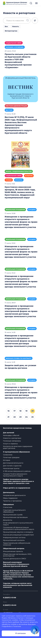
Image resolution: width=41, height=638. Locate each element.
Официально (8, 504)
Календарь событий (11, 435)
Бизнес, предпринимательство (19, 171)
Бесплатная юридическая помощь (17, 428)
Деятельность (9, 492)
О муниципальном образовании (16, 452)
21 (8, 417)
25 (32, 417)
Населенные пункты (11, 468)
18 (20, 411)
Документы (7, 520)
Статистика (7, 507)
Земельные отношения (15, 209)
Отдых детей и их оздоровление (16, 488)
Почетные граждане (11, 457)
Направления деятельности (14, 495)
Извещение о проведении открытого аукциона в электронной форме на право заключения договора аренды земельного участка (21, 221)
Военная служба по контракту (18, 358)
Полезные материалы (12, 441)
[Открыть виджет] (35, 629)
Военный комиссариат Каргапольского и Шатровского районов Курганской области (16, 564)
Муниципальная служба (12, 515)
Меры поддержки (10, 498)
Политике (17, 626)
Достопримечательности (13, 463)
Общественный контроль (13, 548)
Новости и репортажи (12, 438)
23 (20, 417)
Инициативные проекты (13, 551)
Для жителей (8, 433)
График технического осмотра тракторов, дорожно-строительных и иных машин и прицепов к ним (18, 481)
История (6, 460)
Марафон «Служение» (15, 47)
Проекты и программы (12, 501)
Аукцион (32, 209)
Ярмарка (19, 180)
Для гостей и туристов (12, 466)
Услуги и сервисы (10, 444)
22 (14, 417)
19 (26, 411)
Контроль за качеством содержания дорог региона (17, 447)
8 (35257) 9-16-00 (9, 605)
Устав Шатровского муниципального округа (18, 524)
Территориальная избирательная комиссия (16, 544)
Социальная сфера (14, 43)
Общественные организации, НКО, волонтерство (17, 555)
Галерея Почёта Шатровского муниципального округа (15, 475)
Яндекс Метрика (8, 618)
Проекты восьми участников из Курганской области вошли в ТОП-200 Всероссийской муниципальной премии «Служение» (20, 61)
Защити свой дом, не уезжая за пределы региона (20, 366)
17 (14, 411)
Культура (29, 175)
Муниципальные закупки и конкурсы (18, 532)
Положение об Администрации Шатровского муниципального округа (18, 528)
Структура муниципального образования (14, 511)
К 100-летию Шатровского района (16, 471)
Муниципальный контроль (14, 540)
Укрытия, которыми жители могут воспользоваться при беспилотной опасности (17, 585)
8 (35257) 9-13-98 (9, 598)
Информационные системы (14, 537)
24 (26, 417)
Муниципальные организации (15, 517)
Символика (7, 455)
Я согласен (20, 633)
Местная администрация (16, 106)
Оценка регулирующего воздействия (18, 535)
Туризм (9, 180)
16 (9, 411)
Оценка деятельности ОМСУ (14, 559)
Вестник (9, 110)
